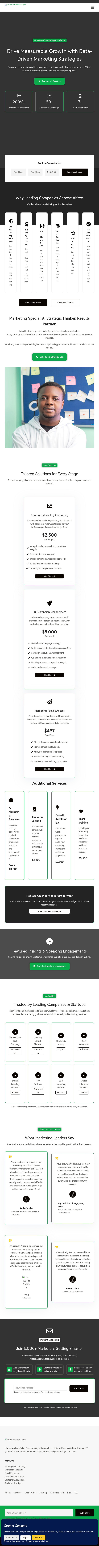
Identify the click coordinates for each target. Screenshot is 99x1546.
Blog (69, 1493)
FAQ (76, 1493)
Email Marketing (12, 1473)
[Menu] (92, 7)
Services (17, 1493)
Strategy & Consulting (15, 1466)
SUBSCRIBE (79, 1388)
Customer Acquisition (14, 1480)
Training (43, 1493)
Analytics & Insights (14, 1483)
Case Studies (30, 1493)
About (7, 1493)
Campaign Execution (14, 1469)
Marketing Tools (57, 1493)
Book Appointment (75, 172)
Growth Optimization (14, 1476)
